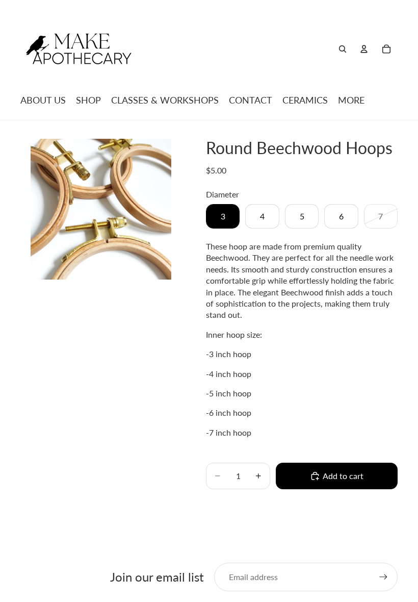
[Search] (342, 49)
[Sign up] (383, 577)
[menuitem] (351, 100)
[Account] (364, 49)
